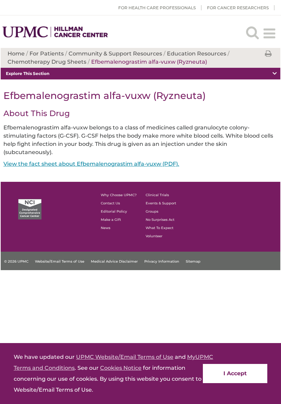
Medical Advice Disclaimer (114, 261)
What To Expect (159, 228)
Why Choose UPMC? (119, 195)
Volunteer (154, 236)
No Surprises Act (160, 219)
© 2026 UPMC (16, 261)
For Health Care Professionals (157, 7)
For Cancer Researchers (238, 7)
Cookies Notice (121, 368)
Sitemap (193, 261)
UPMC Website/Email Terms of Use (124, 357)
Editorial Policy (114, 211)
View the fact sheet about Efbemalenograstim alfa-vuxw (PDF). (91, 164)
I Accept (235, 373)
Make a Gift (111, 219)
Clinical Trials (157, 195)
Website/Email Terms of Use (59, 261)
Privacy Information (161, 261)
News (105, 228)
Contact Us (110, 203)
